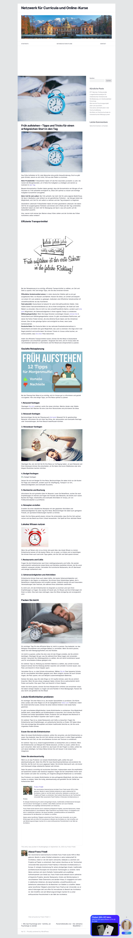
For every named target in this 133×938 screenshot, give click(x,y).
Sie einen (39, 334)
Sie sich (31, 406)
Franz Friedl (71, 847)
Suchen (92, 78)
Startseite (24, 43)
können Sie (73, 314)
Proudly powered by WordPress (38, 931)
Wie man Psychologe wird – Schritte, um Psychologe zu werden (36, 925)
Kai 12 (23, 931)
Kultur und (65, 703)
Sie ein (62, 671)
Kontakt (103, 43)
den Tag (32, 185)
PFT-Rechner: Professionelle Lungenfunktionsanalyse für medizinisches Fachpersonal (98, 94)
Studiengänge (43, 847)
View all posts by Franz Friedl (39, 917)
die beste (53, 417)
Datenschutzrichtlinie (64, 43)
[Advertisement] (66, 59)
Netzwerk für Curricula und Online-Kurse (54, 8)
